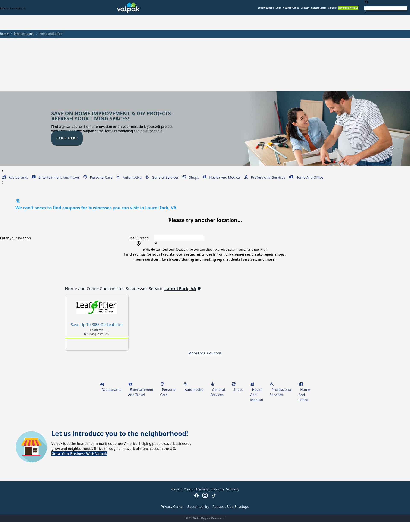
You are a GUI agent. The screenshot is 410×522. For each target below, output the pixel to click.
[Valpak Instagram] (205, 496)
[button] (318, 8)
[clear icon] (156, 243)
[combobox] (385, 7)
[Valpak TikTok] (213, 496)
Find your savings (12, 8)
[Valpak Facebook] (196, 496)
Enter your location (15, 238)
